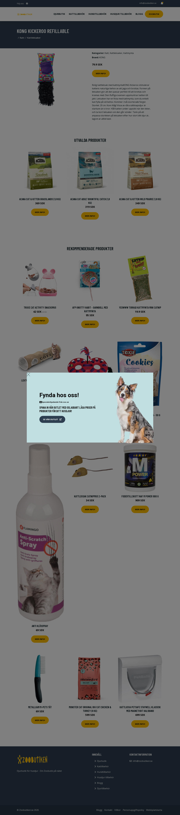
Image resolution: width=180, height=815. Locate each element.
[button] (52, 419)
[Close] (28, 374)
